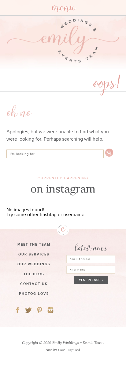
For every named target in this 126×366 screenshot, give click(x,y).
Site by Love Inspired (63, 350)
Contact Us (34, 284)
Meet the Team (33, 244)
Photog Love (34, 293)
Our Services (34, 254)
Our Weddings (33, 264)
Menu (63, 7)
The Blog (34, 274)
